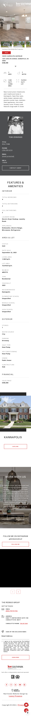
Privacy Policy (23, 705)
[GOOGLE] (24, 684)
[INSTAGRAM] (11, 684)
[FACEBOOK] (6, 684)
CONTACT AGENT (15, 168)
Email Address (7, 636)
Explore (15, 446)
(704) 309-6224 (7, 150)
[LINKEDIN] (15, 684)
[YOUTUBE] (20, 684)
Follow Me (15, 544)
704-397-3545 (24, 623)
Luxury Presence (15, 696)
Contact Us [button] (15, 517)
